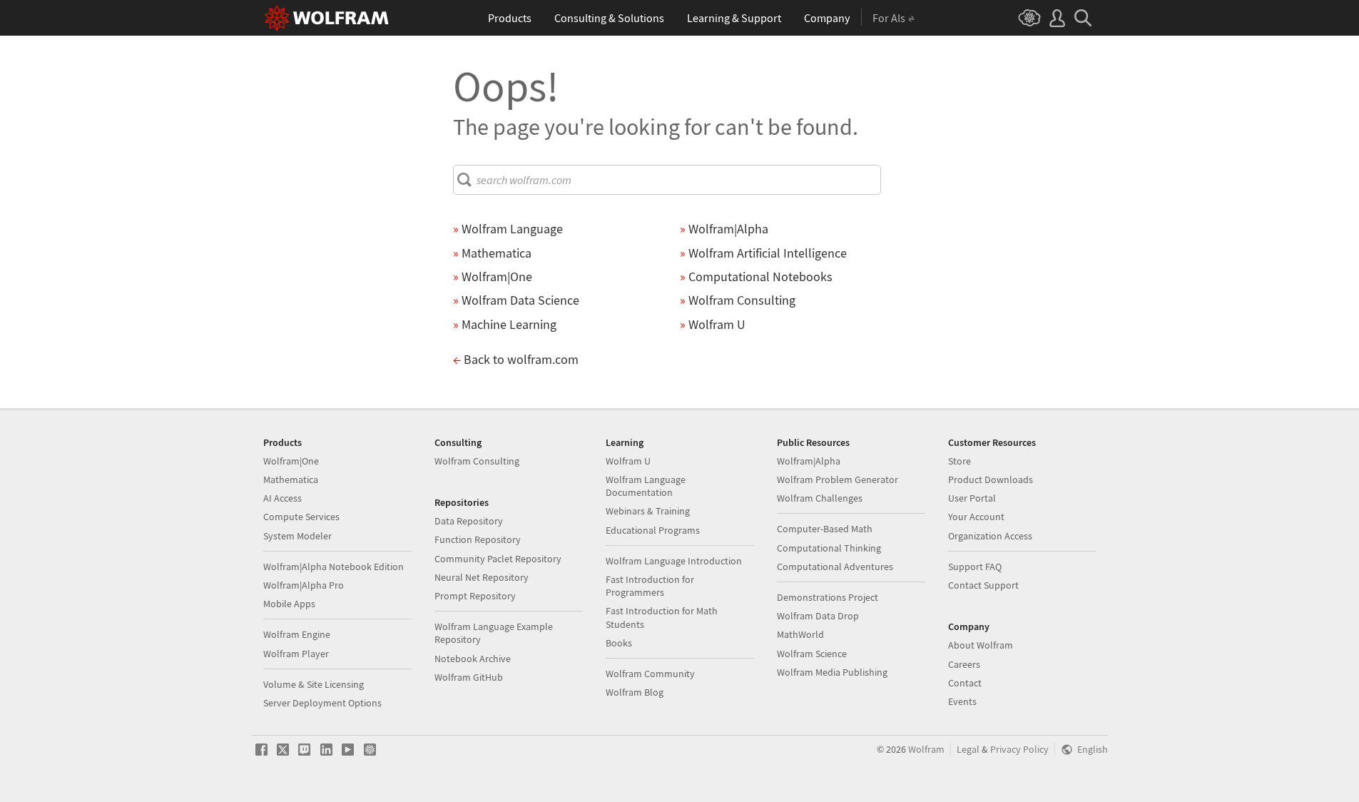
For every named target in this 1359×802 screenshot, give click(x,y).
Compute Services (301, 516)
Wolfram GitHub (468, 677)
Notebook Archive (472, 658)
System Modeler (297, 535)
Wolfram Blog (634, 692)
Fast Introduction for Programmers (650, 586)
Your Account (976, 516)
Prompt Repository (475, 595)
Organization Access (990, 535)
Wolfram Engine (296, 634)
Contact (965, 682)
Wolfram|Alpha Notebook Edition (333, 566)
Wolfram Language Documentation (646, 486)
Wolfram (926, 749)
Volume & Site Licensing (313, 684)
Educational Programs (653, 530)
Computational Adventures (835, 566)
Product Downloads (990, 479)
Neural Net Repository (481, 577)
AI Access (282, 498)
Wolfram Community (650, 673)
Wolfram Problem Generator (837, 479)
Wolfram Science (812, 653)
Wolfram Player (296, 653)
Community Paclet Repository (497, 558)
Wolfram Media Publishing (832, 672)
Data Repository (468, 520)
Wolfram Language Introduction (674, 560)
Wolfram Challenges (819, 498)
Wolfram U (628, 461)
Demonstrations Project (827, 597)
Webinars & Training (648, 510)
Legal (968, 749)
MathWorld (800, 634)
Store (959, 461)
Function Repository (477, 539)
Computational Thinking (829, 548)
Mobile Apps (289, 603)
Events (962, 701)
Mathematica (290, 479)
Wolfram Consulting (476, 461)
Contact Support (983, 585)
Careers (964, 664)
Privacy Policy (1019, 749)
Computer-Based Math (824, 528)
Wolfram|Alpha (808, 461)
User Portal (972, 498)
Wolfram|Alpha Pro (303, 585)
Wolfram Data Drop (818, 615)
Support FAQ (975, 566)
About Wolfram (980, 645)
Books (619, 642)
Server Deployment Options (322, 702)
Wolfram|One (291, 461)
